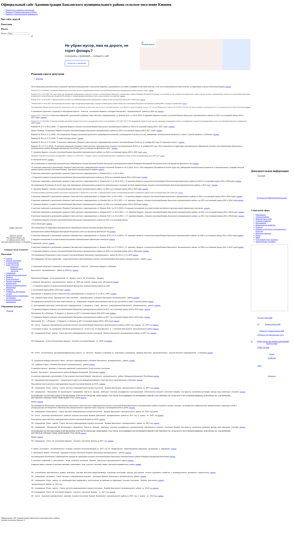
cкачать (145, 204)
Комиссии (14, 267)
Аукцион (9, 290)
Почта (258, 235)
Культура (259, 227)
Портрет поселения (13, 261)
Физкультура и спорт (264, 219)
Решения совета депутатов (16, 270)
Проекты (9, 277)
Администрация (12, 263)
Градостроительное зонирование (13, 301)
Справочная (10, 273)
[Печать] (39, 79)
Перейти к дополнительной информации (22, 14)
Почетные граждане (263, 233)
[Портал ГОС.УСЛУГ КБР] (272, 336)
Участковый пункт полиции (267, 240)
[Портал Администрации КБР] (272, 325)
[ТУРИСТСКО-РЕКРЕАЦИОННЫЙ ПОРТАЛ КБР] (272, 344)
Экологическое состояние (266, 242)
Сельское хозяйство (263, 221)
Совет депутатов (12, 265)
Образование (261, 215)
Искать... (4, 33)
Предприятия (261, 223)
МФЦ (258, 238)
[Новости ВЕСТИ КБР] (272, 349)
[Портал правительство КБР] (272, 319)
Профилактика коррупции (16, 275)
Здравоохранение (262, 217)
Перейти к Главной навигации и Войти (21, 12)
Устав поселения (12, 279)
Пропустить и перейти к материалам (20, 10)
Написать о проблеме (77, 63)
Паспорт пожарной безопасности (13, 282)
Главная (9, 259)
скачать (228, 87)
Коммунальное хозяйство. (266, 225)
